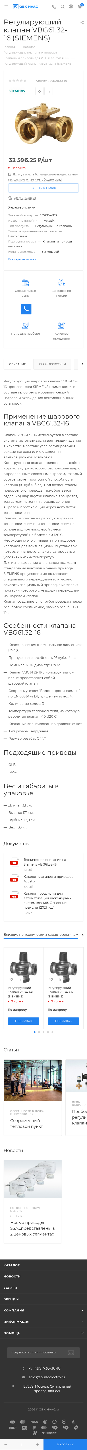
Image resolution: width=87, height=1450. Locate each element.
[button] (34, 1032)
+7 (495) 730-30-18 (44, 1368)
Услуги (10, 1287)
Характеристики (52, 364)
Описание (17, 364)
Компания (14, 1310)
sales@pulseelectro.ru (47, 1377)
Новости (12, 1276)
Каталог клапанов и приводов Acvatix (48, 879)
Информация (17, 1321)
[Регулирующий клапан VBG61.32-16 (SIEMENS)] (43, 123)
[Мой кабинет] (71, 7)
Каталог (12, 1265)
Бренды (11, 1299)
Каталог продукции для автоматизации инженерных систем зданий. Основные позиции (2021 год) (47, 901)
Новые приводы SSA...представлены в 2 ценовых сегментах (32, 1228)
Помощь (12, 1333)
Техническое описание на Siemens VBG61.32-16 (45, 862)
